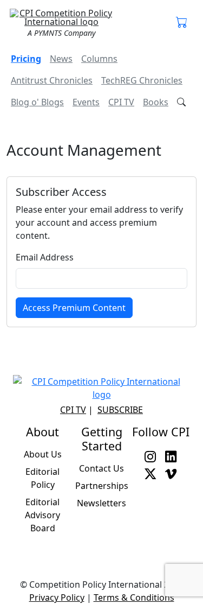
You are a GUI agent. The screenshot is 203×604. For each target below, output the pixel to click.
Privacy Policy (56, 597)
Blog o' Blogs (37, 102)
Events (86, 102)
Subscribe (120, 410)
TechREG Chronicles (141, 80)
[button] (182, 23)
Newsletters (101, 503)
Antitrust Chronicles (52, 80)
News (61, 59)
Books (155, 102)
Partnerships (101, 486)
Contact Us (101, 468)
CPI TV (121, 102)
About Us (43, 454)
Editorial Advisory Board (42, 515)
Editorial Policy (42, 478)
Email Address (45, 257)
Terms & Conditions (134, 597)
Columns (99, 59)
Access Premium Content (74, 308)
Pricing (26, 59)
